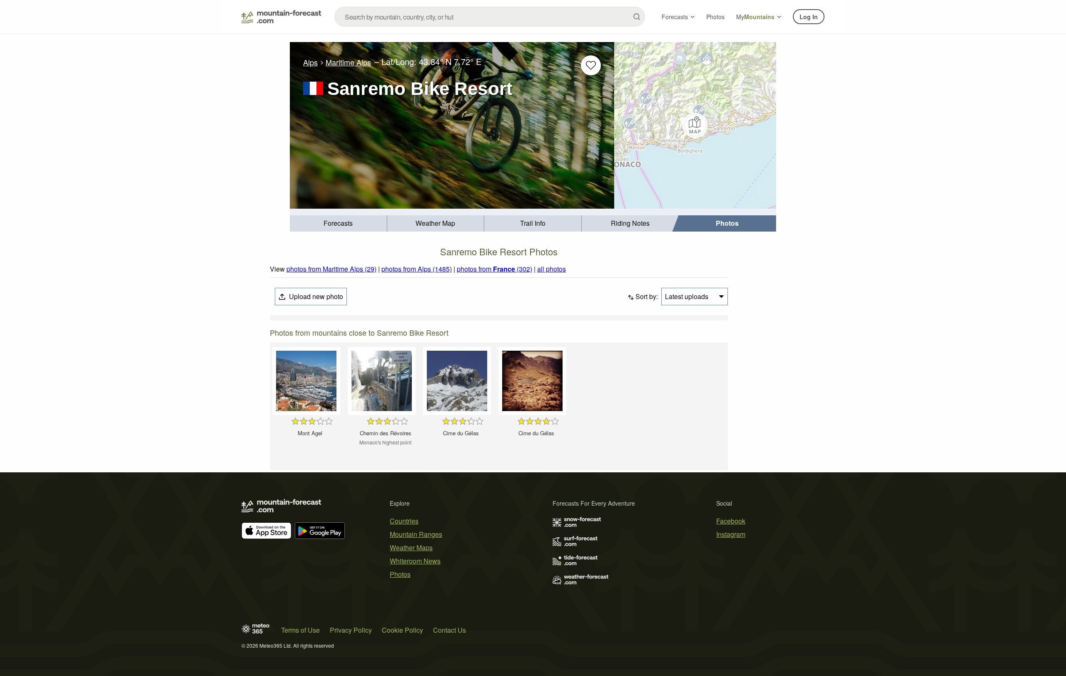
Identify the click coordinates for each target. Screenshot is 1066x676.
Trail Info (532, 223)
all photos (551, 269)
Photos (715, 16)
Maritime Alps (348, 62)
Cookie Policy (402, 630)
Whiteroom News (415, 561)
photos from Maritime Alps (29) (331, 269)
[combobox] (489, 17)
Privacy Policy (351, 630)
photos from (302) (494, 269)
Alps (310, 62)
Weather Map (435, 223)
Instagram (730, 534)
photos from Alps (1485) (416, 269)
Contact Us (449, 630)
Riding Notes (630, 223)
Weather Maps (411, 547)
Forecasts (675, 16)
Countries (404, 521)
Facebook (730, 521)
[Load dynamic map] (695, 125)
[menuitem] (338, 223)
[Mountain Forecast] (281, 16)
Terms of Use (300, 630)
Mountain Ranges (416, 534)
